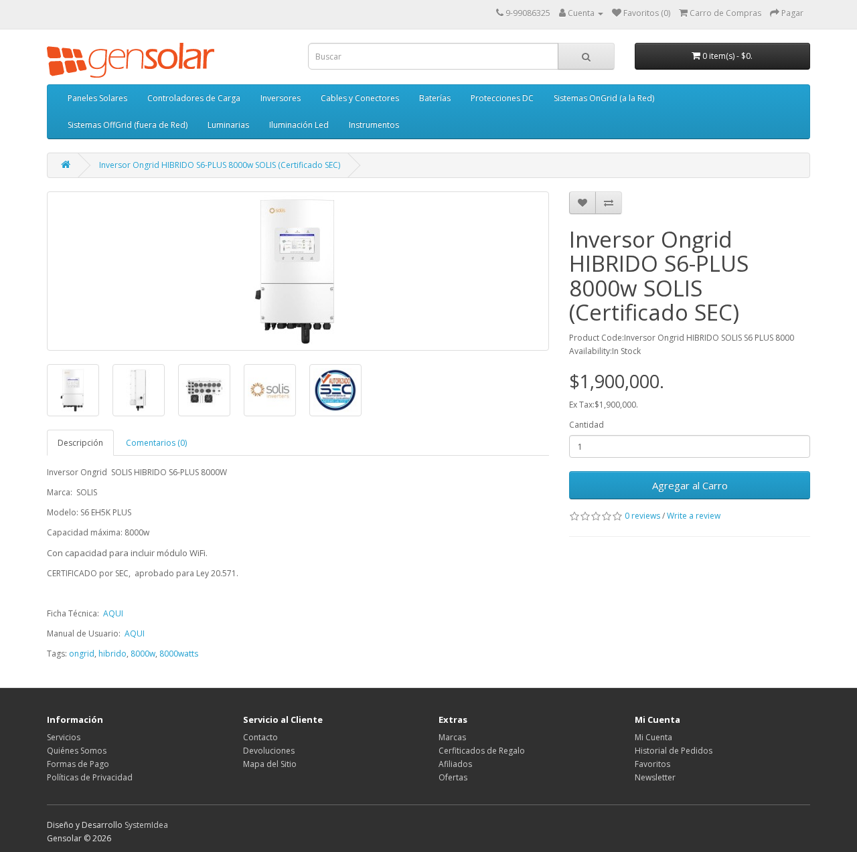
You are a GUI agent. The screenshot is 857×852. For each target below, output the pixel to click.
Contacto (260, 737)
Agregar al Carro (690, 485)
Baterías (435, 98)
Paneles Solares (97, 98)
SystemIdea (146, 825)
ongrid (81, 653)
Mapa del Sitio (270, 764)
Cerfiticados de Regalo (482, 750)
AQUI (113, 613)
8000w (143, 653)
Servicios (63, 737)
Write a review (693, 515)
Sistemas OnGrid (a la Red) (604, 98)
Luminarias (228, 125)
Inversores (280, 98)
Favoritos (652, 764)
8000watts (178, 653)
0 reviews (642, 515)
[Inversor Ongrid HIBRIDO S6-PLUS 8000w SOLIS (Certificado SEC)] (298, 271)
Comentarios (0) (156, 442)
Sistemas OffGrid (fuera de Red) (127, 125)
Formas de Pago (78, 764)
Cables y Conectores (360, 98)
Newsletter (655, 777)
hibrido (112, 653)
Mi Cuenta (653, 737)
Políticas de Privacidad (90, 777)
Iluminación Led (299, 125)
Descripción (80, 442)
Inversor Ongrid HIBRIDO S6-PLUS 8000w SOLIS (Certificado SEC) (219, 165)
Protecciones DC (502, 98)
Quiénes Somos (76, 750)
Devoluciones (269, 750)
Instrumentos (374, 125)
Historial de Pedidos (673, 750)
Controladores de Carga (193, 98)
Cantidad (586, 424)
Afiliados (455, 764)
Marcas (452, 737)
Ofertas (453, 777)
